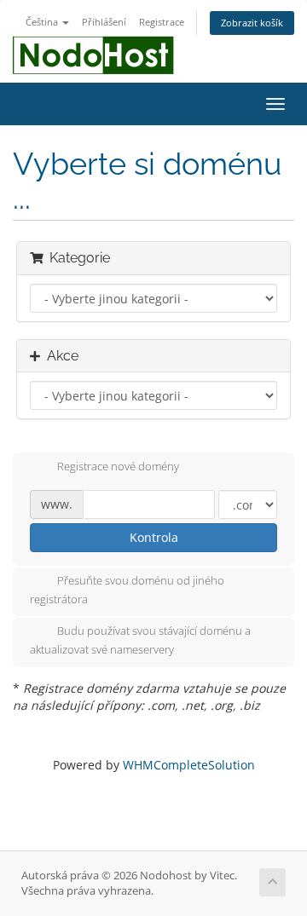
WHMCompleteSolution (189, 765)
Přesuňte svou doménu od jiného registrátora (127, 590)
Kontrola (154, 537)
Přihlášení (104, 21)
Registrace (161, 21)
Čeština (43, 21)
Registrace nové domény (118, 466)
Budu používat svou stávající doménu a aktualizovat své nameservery (140, 641)
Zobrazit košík (252, 22)
